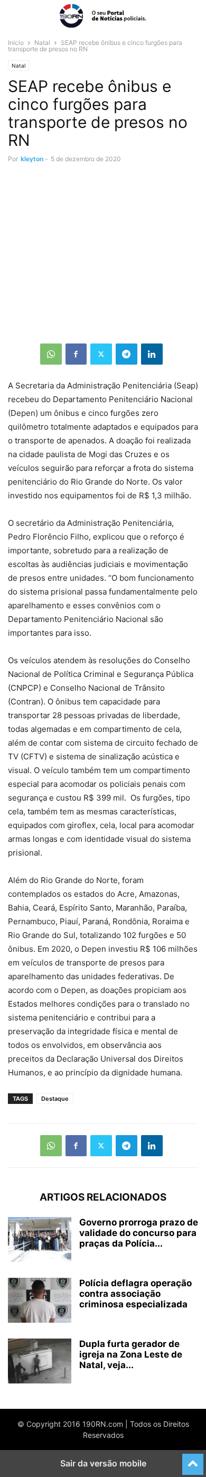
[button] (24, 16)
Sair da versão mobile (103, 1463)
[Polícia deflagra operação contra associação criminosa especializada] (39, 1301)
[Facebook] (76, 354)
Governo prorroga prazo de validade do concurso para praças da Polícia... (138, 1233)
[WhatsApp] (51, 354)
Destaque (55, 1098)
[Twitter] (101, 354)
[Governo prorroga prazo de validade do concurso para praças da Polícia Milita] (39, 1241)
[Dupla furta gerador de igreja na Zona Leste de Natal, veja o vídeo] (39, 1362)
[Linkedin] (152, 354)
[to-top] (192, 1459)
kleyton (32, 159)
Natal (42, 43)
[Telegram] (126, 354)
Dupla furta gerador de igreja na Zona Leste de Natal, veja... (130, 1354)
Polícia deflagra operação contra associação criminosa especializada (135, 1293)
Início (16, 43)
